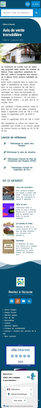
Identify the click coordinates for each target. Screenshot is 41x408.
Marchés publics (11, 315)
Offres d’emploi (10, 310)
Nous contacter (10, 336)
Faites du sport (21, 204)
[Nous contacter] (27, 4)
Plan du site (9, 318)
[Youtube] (23, 301)
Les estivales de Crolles (24, 224)
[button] (35, 4)
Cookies (8, 323)
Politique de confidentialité (15, 328)
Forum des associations (24, 187)
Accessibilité (9, 320)
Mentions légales (11, 326)
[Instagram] (17, 301)
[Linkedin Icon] (29, 301)
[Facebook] (12, 301)
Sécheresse (20, 241)
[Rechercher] (36, 12)
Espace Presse (10, 312)
